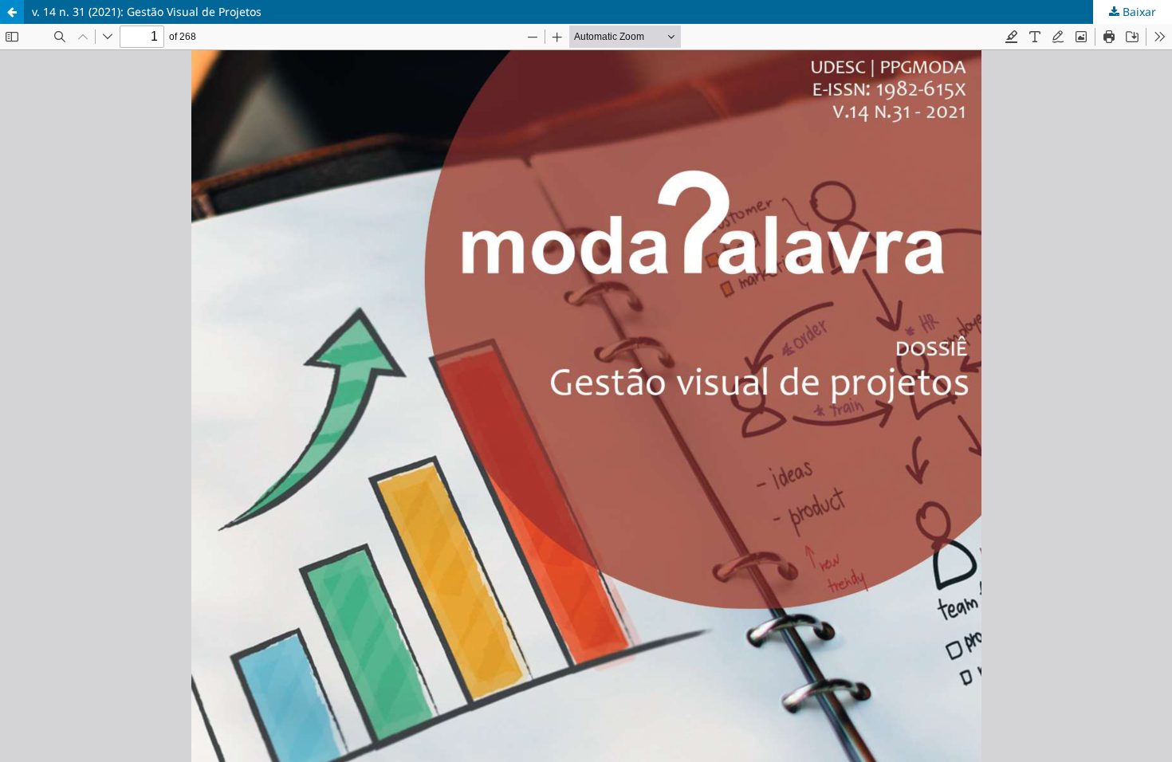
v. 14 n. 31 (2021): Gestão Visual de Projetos (147, 11)
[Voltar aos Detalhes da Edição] (12, 12)
